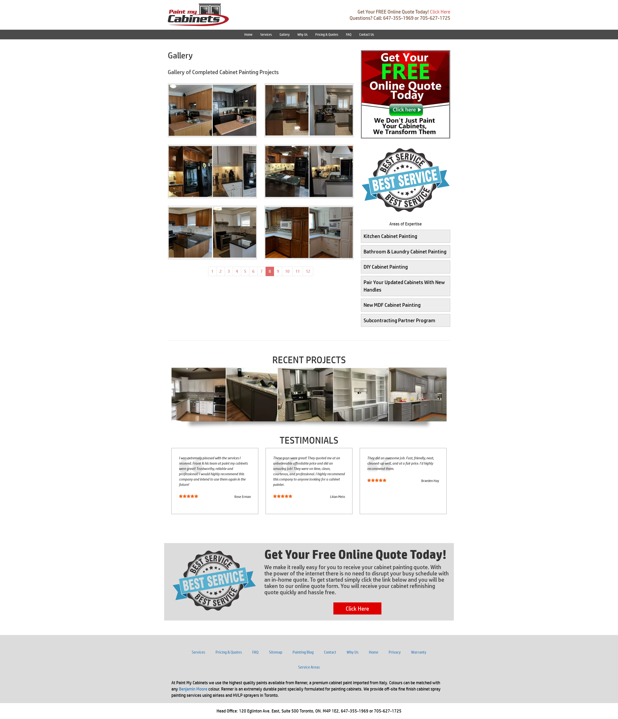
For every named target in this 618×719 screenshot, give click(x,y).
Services (266, 34)
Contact (330, 652)
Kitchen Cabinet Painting (390, 236)
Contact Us (366, 34)
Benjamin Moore (193, 688)
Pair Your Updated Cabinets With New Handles (404, 286)
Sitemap (275, 652)
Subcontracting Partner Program (399, 320)
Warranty (418, 652)
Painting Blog (303, 652)
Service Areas (309, 667)
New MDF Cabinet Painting (392, 305)
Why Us (302, 34)
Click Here (440, 12)
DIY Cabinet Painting (386, 267)
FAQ (348, 34)
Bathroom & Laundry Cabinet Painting (405, 251)
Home (248, 34)
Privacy (395, 652)
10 (289, 271)
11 (299, 271)
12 (309, 271)
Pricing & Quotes (326, 34)
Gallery (285, 34)
